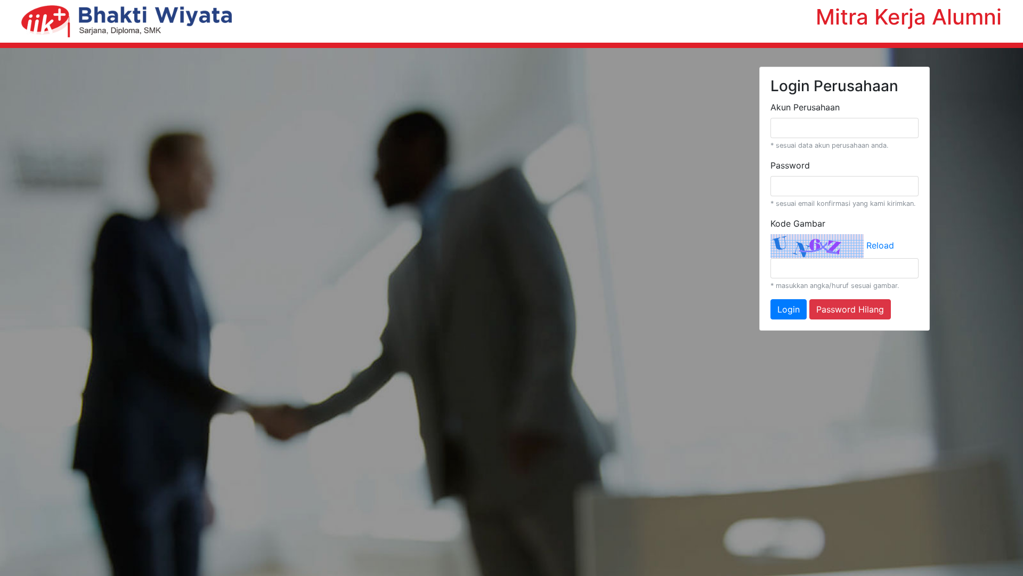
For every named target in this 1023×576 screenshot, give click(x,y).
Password (790, 165)
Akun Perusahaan (805, 107)
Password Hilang (850, 309)
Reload (880, 245)
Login (788, 309)
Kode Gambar (797, 223)
